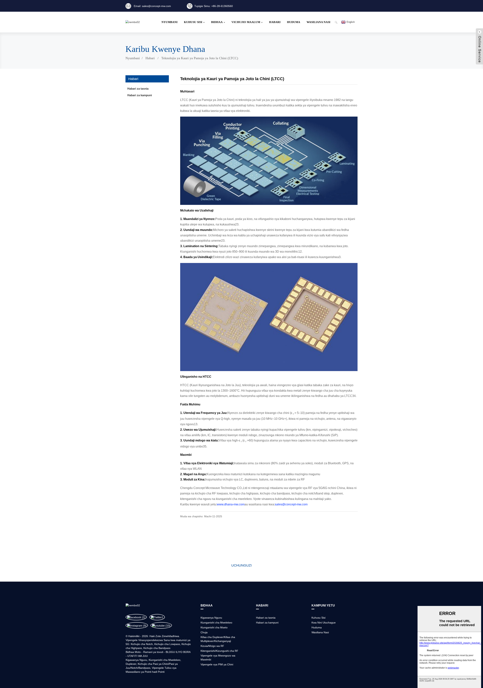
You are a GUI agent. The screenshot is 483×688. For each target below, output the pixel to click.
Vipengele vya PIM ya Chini (217, 664)
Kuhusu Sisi (193, 22)
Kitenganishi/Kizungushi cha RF (219, 650)
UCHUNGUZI (241, 565)
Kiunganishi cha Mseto (214, 627)
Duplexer (131, 663)
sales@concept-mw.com (291, 504)
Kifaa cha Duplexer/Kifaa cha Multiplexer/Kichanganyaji (218, 639)
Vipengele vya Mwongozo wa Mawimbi (218, 657)
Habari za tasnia (137, 88)
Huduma (293, 22)
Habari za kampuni (139, 95)
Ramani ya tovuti (153, 651)
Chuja (204, 632)
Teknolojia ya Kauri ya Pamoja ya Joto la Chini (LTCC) (199, 58)
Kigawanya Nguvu (136, 659)
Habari (275, 22)
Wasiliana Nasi (318, 22)
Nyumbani (170, 22)
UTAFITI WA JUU (137, 655)
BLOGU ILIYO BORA (178, 651)
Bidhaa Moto (133, 651)
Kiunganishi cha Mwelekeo (164, 659)
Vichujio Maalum (246, 22)
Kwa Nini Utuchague (323, 622)
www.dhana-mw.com (231, 504)
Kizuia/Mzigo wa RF (212, 645)
